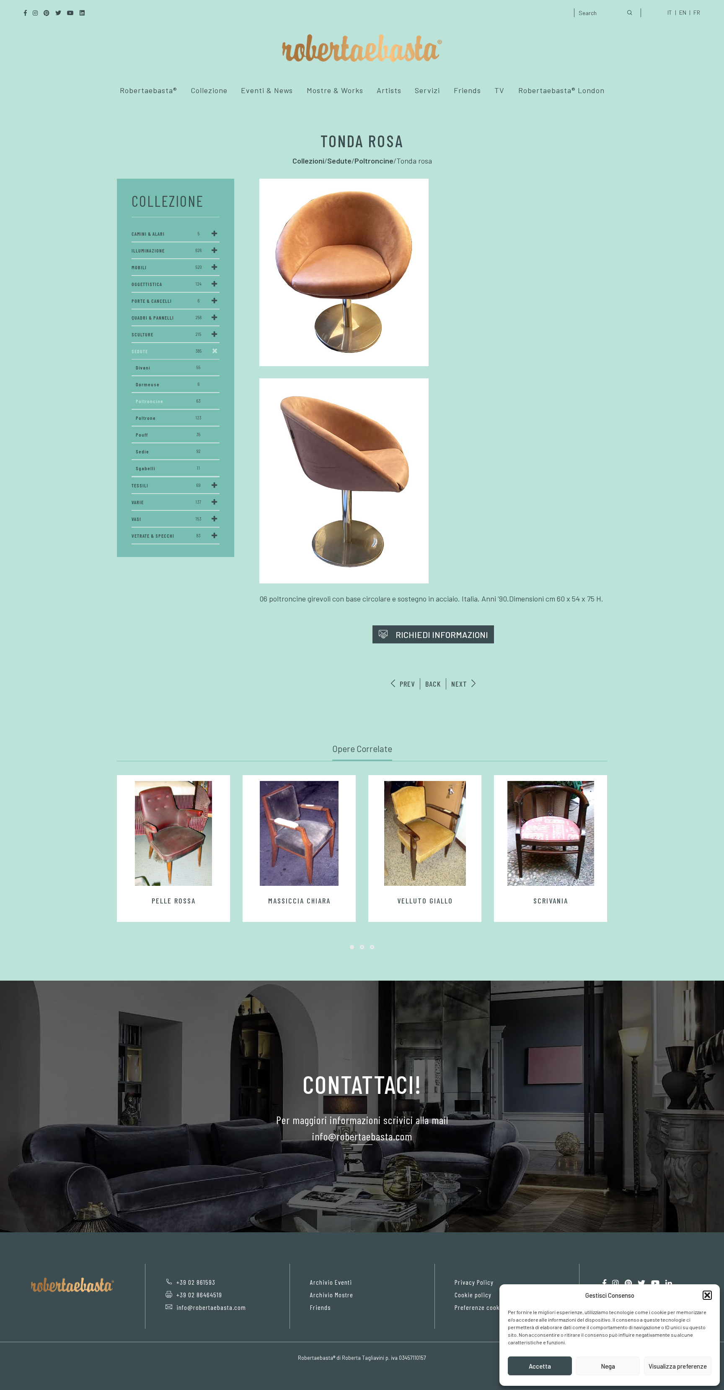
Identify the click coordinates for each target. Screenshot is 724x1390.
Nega (608, 1366)
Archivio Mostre (331, 1295)
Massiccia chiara (299, 900)
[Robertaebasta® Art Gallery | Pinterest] (628, 1283)
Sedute (167, 351)
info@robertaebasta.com (211, 1307)
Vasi (167, 519)
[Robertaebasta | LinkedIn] (668, 1283)
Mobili (167, 267)
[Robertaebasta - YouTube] (655, 1283)
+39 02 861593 (195, 1282)
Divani (168, 367)
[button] (707, 1295)
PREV (406, 683)
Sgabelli (168, 468)
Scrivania (550, 900)
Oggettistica (167, 284)
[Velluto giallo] (424, 833)
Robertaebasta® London (561, 90)
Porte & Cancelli (166, 301)
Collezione (209, 90)
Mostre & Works (335, 90)
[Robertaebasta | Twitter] (641, 1283)
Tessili (166, 485)
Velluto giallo (425, 900)
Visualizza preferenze (678, 1366)
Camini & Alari (166, 234)
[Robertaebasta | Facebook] (604, 1283)
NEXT (460, 683)
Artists (389, 90)
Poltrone (169, 418)
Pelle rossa (174, 900)
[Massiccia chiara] (299, 833)
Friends (467, 90)
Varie (167, 502)
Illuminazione (167, 250)
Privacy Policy (474, 1282)
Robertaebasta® (148, 90)
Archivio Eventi (331, 1282)
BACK (433, 683)
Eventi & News (267, 90)
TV (499, 90)
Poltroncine (168, 401)
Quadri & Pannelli (167, 317)
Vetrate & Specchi (166, 536)
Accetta (540, 1366)
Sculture (167, 334)
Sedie (168, 451)
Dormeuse (168, 384)
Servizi (427, 90)
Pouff (168, 434)
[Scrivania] (550, 833)
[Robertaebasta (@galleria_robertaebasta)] (615, 1283)
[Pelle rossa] (173, 833)
